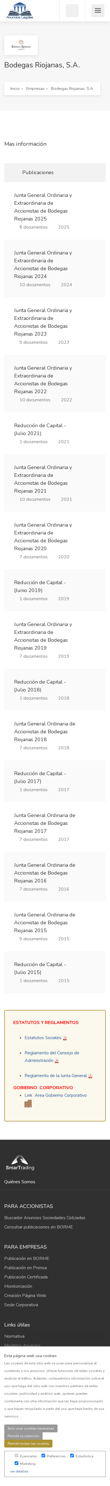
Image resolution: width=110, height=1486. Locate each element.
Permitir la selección (23, 1436)
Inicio (15, 88)
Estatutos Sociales (43, 1038)
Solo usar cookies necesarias (31, 1428)
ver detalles (19, 1471)
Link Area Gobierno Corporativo (56, 1095)
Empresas (35, 88)
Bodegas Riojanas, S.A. (72, 88)
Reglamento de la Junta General (56, 1076)
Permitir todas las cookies (28, 1443)
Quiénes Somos (19, 1182)
